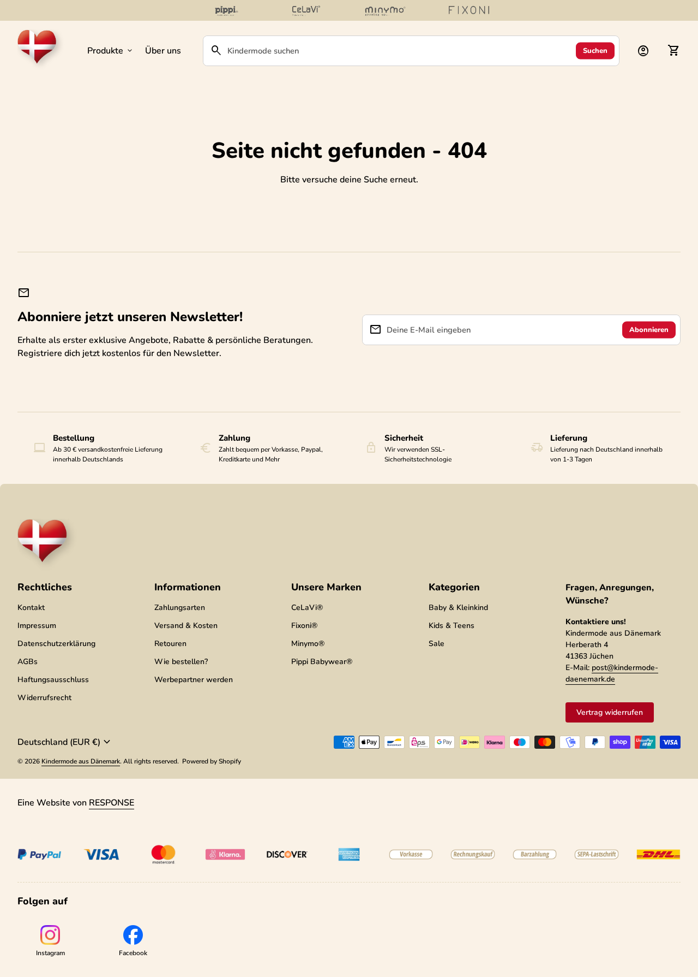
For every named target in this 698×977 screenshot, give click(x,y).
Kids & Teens (451, 625)
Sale (436, 643)
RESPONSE (111, 803)
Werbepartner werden (193, 679)
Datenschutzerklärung (56, 643)
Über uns (163, 51)
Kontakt (31, 607)
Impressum (36, 625)
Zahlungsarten (179, 607)
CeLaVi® (307, 607)
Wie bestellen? (181, 661)
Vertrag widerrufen (609, 712)
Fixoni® (304, 625)
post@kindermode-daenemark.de (611, 673)
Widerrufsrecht (44, 697)
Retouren (170, 643)
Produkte (110, 51)
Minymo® (307, 643)
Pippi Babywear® (321, 661)
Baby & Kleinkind (458, 607)
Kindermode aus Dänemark (80, 761)
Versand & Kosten (186, 625)
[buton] (65, 742)
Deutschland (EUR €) (65, 742)
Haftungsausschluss (53, 679)
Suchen (595, 50)
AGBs (27, 661)
